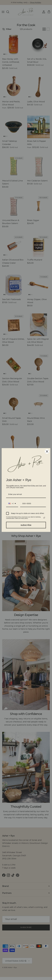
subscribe (26, 525)
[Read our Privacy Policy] (44, 517)
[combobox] (12, 503)
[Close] (47, 451)
